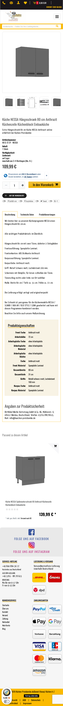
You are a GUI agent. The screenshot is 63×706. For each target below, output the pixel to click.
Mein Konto (6, 626)
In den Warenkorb (43, 184)
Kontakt (5, 612)
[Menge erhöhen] (22, 185)
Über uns (5, 609)
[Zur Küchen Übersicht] (14, 16)
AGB (24, 700)
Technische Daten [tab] (27, 214)
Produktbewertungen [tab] (47, 214)
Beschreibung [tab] (10, 214)
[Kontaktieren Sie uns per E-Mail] (12, 2)
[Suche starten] (58, 26)
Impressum (27, 703)
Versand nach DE (26, 518)
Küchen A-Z (50, 691)
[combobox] (31, 26)
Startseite (5, 605)
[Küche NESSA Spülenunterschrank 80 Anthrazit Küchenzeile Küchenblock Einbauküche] (31, 471)
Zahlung (5, 619)
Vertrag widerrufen (31, 696)
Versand (5, 615)
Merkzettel (5, 622)
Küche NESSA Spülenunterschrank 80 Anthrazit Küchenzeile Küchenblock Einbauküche (29, 503)
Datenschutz (36, 700)
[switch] (6, 701)
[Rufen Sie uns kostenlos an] (4, 2)
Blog (4, 629)
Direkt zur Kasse (54, 7)
